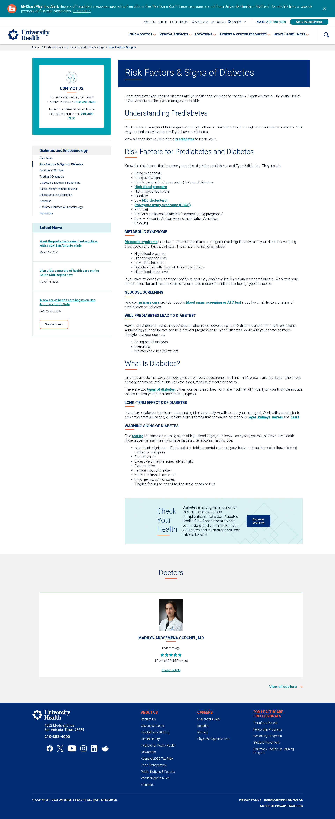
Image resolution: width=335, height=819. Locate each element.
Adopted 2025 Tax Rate (157, 758)
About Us (149, 22)
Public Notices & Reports (158, 771)
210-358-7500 (85, 102)
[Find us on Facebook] (49, 748)
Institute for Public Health (158, 745)
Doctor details (171, 670)
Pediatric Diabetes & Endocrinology (61, 207)
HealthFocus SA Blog (155, 732)
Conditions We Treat (52, 170)
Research (45, 201)
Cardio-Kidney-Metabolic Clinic (58, 188)
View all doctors (283, 686)
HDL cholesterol (155, 200)
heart (295, 417)
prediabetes (184, 139)
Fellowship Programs (267, 729)
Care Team (46, 158)
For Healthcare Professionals (268, 714)
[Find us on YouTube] (71, 748)
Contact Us (218, 22)
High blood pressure (151, 187)
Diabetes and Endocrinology (87, 47)
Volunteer (147, 785)
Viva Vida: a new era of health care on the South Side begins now (69, 273)
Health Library (150, 739)
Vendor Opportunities (155, 778)
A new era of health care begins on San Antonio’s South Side (67, 302)
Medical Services (54, 47)
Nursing (202, 732)
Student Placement (266, 742)
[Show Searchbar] (326, 35)
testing (137, 436)
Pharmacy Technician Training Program (273, 751)
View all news (54, 324)
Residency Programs (267, 736)
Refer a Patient (179, 22)
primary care (149, 302)
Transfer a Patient (265, 723)
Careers (163, 22)
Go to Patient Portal (309, 21)
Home (36, 47)
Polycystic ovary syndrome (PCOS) (163, 205)
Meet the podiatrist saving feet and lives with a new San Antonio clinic (69, 243)
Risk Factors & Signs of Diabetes (61, 164)
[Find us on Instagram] (83, 748)
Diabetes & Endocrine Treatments (60, 182)
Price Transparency (154, 765)
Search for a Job (208, 719)
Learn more (82, 11)
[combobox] (237, 21)
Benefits (202, 726)
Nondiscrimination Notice (283, 800)
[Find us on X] (60, 748)
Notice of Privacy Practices (281, 806)
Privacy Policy (250, 800)
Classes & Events (152, 726)
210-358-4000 (276, 22)
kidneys (264, 417)
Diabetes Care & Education (56, 195)
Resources (46, 213)
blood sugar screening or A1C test (213, 302)
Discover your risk (258, 521)
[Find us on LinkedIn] (94, 748)
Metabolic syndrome (141, 242)
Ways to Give (200, 22)
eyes (252, 417)
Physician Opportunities (213, 739)
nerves (277, 417)
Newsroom (148, 752)
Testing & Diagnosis (52, 176)
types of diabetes (161, 389)
